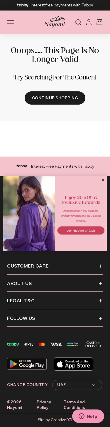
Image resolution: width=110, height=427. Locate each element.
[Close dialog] (103, 180)
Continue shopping (55, 98)
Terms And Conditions (74, 405)
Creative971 (61, 419)
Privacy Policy (44, 405)
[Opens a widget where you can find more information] (88, 416)
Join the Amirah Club (81, 230)
